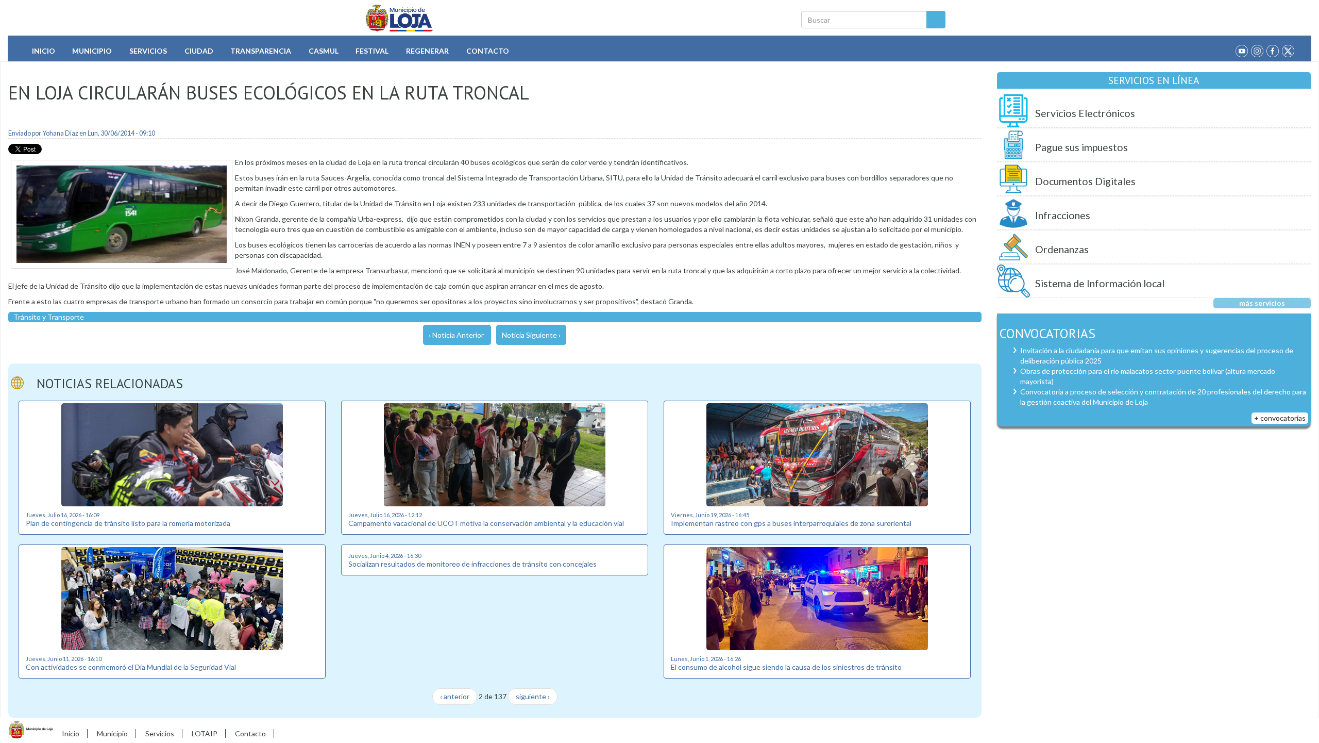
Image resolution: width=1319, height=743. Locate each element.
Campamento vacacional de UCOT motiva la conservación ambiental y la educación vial (486, 523)
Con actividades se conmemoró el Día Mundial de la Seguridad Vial (131, 667)
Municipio (92, 50)
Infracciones (1062, 215)
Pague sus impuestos (1081, 147)
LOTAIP (204, 733)
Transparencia (260, 50)
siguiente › (533, 696)
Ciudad (198, 50)
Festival (372, 50)
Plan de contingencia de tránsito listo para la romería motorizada (128, 523)
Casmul (324, 50)
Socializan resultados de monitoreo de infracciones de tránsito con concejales (472, 563)
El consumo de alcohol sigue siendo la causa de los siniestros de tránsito (786, 667)
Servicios (148, 50)
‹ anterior (454, 696)
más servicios (1262, 303)
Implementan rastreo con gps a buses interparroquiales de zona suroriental (791, 523)
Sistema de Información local (1099, 283)
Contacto (487, 50)
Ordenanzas (1062, 249)
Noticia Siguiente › (531, 335)
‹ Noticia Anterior (456, 335)
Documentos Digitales (1085, 181)
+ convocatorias (1280, 418)
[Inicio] (399, 18)
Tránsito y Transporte (48, 316)
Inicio (43, 50)
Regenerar (427, 50)
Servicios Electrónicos (1085, 113)
